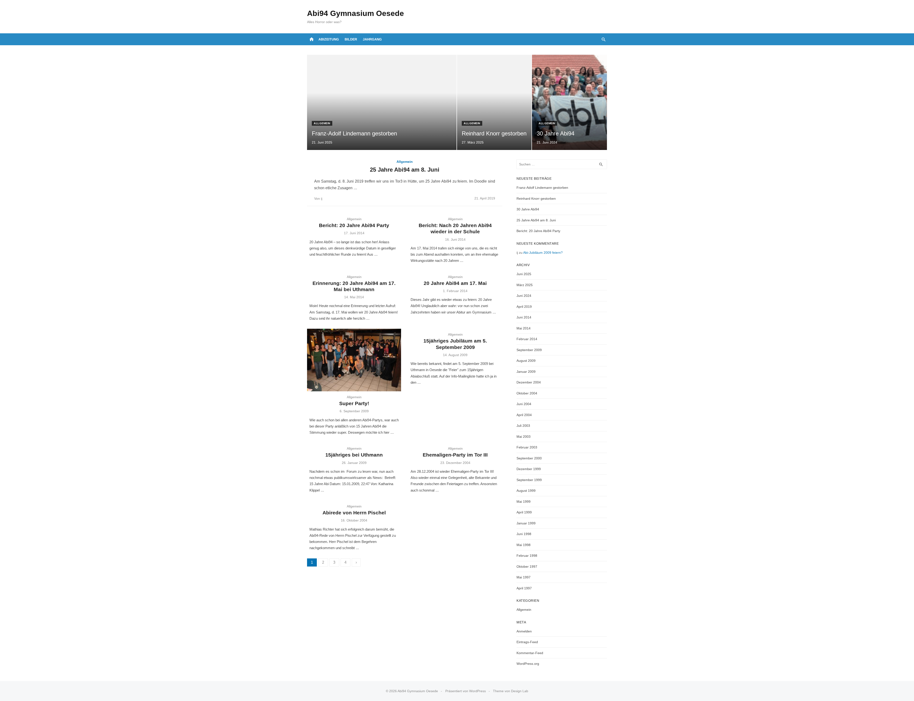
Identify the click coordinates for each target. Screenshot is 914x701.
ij (321, 198)
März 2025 (525, 285)
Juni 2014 (524, 317)
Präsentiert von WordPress (465, 691)
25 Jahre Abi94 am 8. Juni (404, 169)
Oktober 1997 (527, 566)
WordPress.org (528, 664)
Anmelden (524, 631)
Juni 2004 (524, 404)
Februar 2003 (527, 447)
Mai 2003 (524, 436)
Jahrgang (372, 39)
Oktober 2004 (527, 393)
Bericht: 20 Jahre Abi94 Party (354, 225)
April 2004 (524, 415)
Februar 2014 (527, 339)
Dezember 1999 (529, 469)
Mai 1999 (524, 501)
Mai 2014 (524, 328)
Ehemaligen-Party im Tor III (455, 454)
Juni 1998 (524, 534)
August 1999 (526, 490)
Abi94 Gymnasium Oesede (355, 13)
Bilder (351, 39)
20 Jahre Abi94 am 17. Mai (455, 283)
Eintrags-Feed (527, 642)
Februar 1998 (527, 555)
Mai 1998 (524, 545)
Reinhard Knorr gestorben (536, 198)
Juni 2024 (524, 296)
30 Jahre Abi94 (528, 209)
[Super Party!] (354, 360)
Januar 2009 (526, 371)
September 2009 (529, 350)
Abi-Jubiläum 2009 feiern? (543, 252)
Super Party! (354, 403)
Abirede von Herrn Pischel (354, 512)
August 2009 (526, 361)
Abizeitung (328, 39)
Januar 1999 (526, 523)
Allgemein (322, 123)
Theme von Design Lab (510, 691)
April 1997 (524, 588)
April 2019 (524, 306)
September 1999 (529, 480)
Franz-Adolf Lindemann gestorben (542, 187)
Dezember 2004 (529, 382)
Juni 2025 (524, 274)
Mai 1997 (524, 577)
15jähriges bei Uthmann (354, 454)
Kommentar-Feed (530, 653)
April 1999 (524, 512)
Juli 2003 (523, 426)
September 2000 (529, 458)
